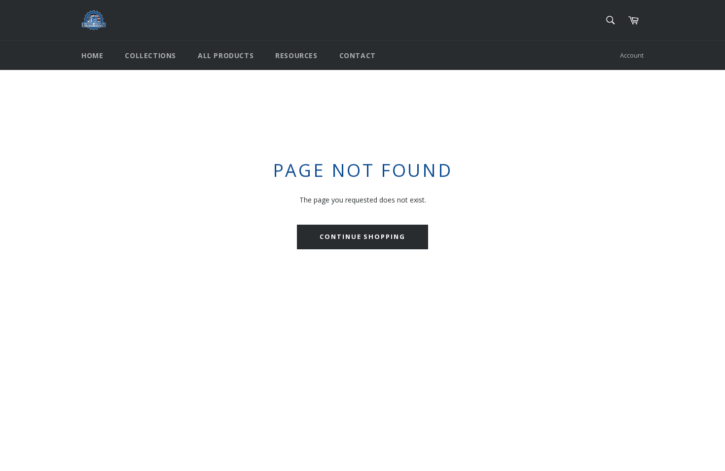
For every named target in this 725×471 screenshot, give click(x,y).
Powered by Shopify (204, 395)
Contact (357, 55)
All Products (226, 55)
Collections (150, 55)
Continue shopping (362, 236)
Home (92, 55)
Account (632, 55)
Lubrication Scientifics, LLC (138, 395)
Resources (296, 55)
